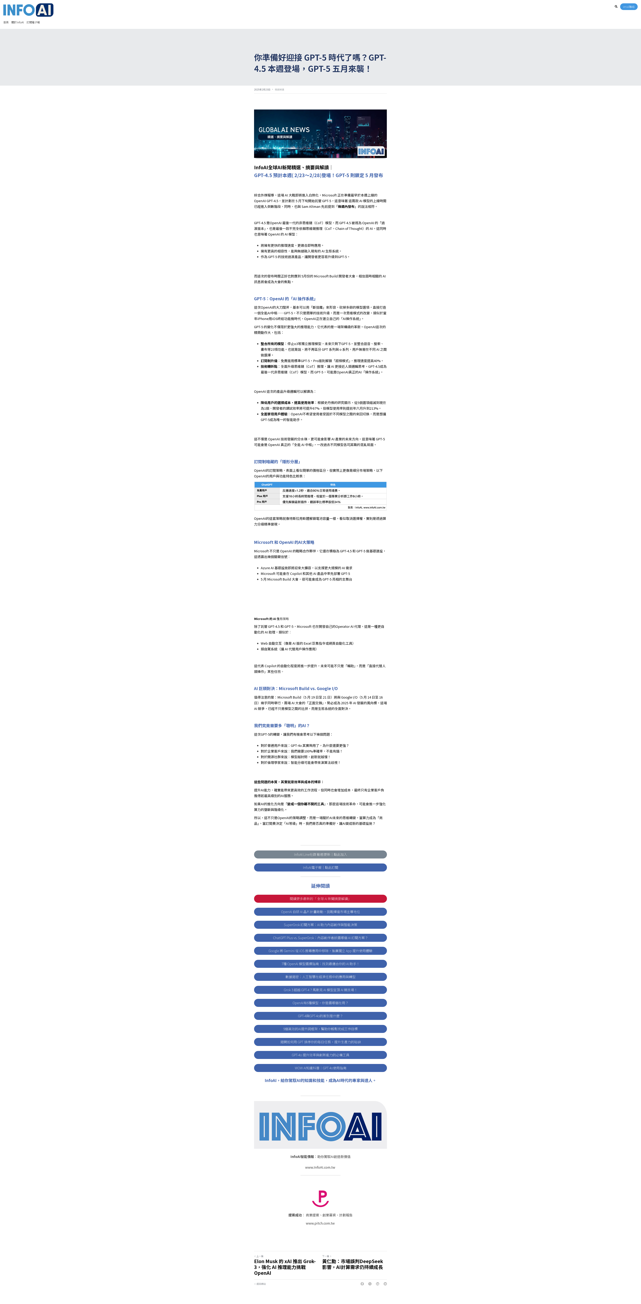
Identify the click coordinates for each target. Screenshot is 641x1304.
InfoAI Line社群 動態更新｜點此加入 (320, 854)
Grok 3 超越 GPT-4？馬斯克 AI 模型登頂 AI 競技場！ (320, 989)
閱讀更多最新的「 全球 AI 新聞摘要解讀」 (320, 898)
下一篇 (325, 1256)
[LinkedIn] (377, 1283)
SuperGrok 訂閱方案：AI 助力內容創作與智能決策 (320, 924)
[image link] (28, 9)
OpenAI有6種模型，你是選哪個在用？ (321, 1002)
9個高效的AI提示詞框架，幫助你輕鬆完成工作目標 (320, 1028)
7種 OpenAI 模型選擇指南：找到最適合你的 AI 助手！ (321, 963)
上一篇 (259, 1256)
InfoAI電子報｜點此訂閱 (320, 867)
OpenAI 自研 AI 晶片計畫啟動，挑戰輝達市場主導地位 (320, 911)
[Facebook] (362, 1283)
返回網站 (261, 1283)
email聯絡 (629, 7)
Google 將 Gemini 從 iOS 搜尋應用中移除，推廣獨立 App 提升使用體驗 (320, 950)
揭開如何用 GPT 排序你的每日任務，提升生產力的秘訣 (320, 1041)
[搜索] (616, 6)
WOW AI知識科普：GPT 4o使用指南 (320, 1067)
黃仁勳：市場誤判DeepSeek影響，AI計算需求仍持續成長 (352, 1264)
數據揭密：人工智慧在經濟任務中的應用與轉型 (320, 976)
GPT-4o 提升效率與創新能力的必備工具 (320, 1054)
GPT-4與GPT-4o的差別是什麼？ (320, 1015)
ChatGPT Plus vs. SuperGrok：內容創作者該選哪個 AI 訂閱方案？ (320, 937)
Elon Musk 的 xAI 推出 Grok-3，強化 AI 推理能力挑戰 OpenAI (285, 1267)
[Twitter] (370, 1283)
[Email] (385, 1283)
